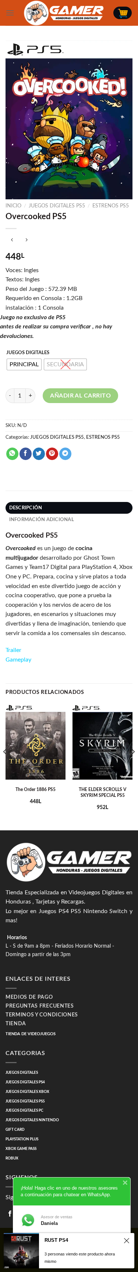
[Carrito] (122, 13)
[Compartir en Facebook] (26, 454)
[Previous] (5, 766)
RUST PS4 (56, 1240)
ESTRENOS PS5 (110, 206)
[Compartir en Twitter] (39, 454)
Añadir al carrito (80, 396)
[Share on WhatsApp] (12, 454)
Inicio (13, 206)
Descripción (25, 508)
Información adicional (41, 519)
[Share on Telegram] (65, 454)
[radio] (24, 364)
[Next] (133, 766)
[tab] (69, 508)
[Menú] (10, 13)
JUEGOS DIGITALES (27, 352)
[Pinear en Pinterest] (52, 454)
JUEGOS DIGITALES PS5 (57, 206)
